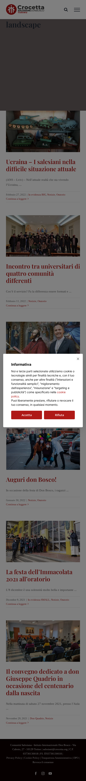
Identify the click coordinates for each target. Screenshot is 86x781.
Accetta (27, 415)
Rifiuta (59, 415)
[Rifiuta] (78, 359)
